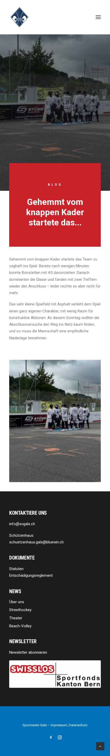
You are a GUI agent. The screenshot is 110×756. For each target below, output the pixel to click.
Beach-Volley (20, 626)
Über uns (16, 602)
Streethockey (20, 610)
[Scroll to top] (100, 746)
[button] (98, 17)
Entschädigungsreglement (31, 575)
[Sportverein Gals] (19, 17)
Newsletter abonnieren (28, 652)
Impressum (59, 725)
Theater (15, 618)
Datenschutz (78, 725)
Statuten (16, 568)
